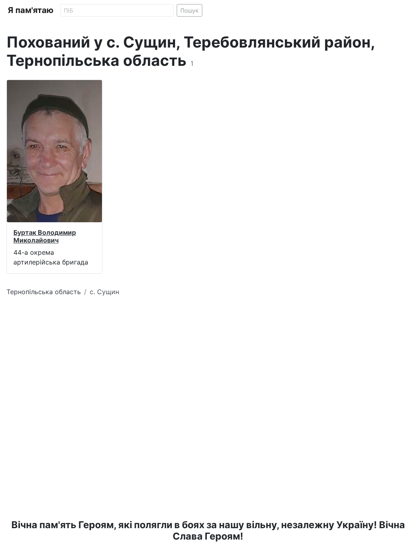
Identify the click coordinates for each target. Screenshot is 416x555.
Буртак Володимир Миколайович (44, 236)
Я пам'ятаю (31, 10)
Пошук (189, 10)
